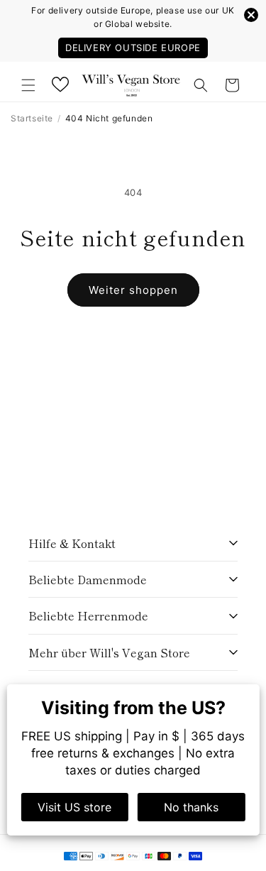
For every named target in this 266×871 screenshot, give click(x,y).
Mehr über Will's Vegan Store (109, 652)
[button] (28, 85)
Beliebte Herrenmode (88, 615)
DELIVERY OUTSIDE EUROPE (133, 47)
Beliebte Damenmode (87, 579)
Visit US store (74, 807)
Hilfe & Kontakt (72, 543)
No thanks (191, 807)
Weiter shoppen (133, 290)
